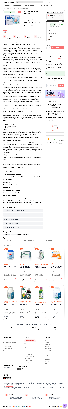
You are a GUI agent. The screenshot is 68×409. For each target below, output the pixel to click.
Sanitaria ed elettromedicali (50, 350)
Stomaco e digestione (17, 8)
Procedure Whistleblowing (29, 356)
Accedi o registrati (48, 2)
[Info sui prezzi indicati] (59, 15)
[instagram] (20, 369)
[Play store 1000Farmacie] (8, 378)
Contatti (4, 344)
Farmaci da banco (48, 353)
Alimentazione (48, 344)
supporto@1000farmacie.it (8, 372)
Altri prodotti (47, 361)
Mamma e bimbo (48, 348)
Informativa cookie (28, 345)
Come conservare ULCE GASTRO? (11, 223)
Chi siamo (5, 340)
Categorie (6, 5)
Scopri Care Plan (17, 5)
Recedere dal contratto (30, 340)
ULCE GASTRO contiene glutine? (11, 219)
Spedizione (5, 350)
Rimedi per (46, 5)
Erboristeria (47, 359)
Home (4, 8)
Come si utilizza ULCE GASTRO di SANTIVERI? (14, 210)
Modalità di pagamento (7, 348)
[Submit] (18, 2)
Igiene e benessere (49, 340)
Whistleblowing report (28, 354)
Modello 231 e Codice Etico (29, 352)
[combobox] (29, 2)
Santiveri (26, 15)
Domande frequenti (7, 346)
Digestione (25, 8)
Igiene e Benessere (28, 53)
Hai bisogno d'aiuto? (61, 2)
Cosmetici (47, 342)
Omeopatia (47, 355)
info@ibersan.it (48, 242)
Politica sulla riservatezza (29, 348)
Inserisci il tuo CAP (51, 85)
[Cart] (54, 2)
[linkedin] (22, 369)
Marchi (27, 5)
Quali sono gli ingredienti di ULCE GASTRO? (14, 215)
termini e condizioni (9, 386)
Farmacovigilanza (27, 358)
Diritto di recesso (27, 343)
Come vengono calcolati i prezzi (9, 342)
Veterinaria (47, 357)
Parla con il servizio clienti (55, 134)
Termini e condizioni (28, 360)
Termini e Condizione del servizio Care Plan (32, 362)
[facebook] (18, 369)
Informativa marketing (28, 350)
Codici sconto (34, 5)
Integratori (9, 8)
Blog (41, 5)
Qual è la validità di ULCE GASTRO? (12, 227)
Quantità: (48, 45)
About (52, 5)
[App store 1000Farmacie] (8, 375)
